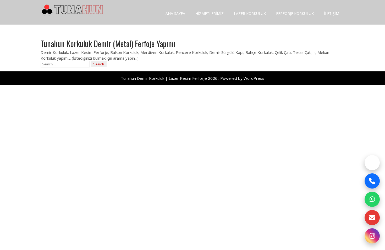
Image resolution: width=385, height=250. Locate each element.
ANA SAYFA (175, 13)
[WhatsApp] (372, 199)
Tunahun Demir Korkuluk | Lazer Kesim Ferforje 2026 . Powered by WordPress (192, 78)
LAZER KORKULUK (250, 13)
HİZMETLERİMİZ (209, 13)
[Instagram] (372, 235)
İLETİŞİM (331, 13)
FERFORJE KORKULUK (295, 13)
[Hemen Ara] (372, 181)
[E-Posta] (372, 217)
